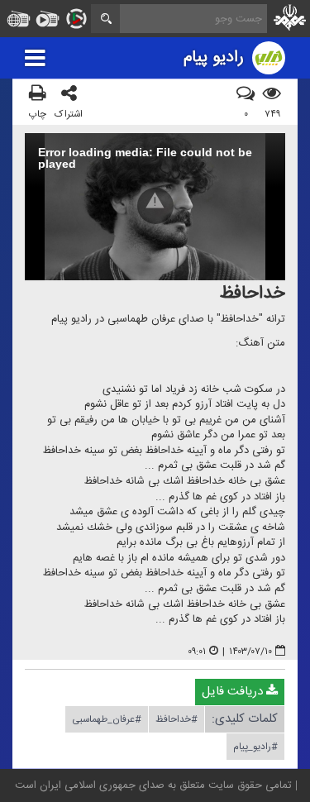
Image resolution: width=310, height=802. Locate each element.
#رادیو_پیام (255, 746)
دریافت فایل (234, 691)
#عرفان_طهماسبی (106, 719)
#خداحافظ (176, 719)
